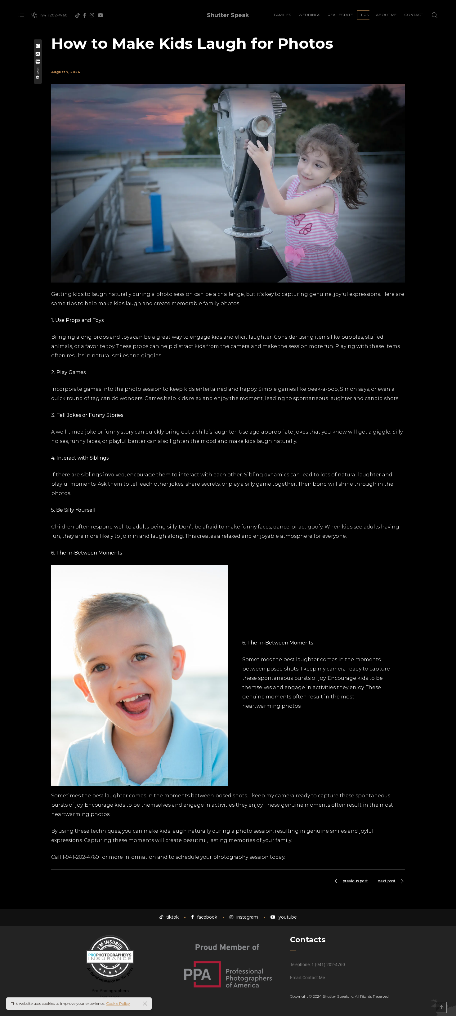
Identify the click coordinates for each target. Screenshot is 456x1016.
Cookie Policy (118, 1003)
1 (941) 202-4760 (328, 964)
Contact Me (313, 977)
